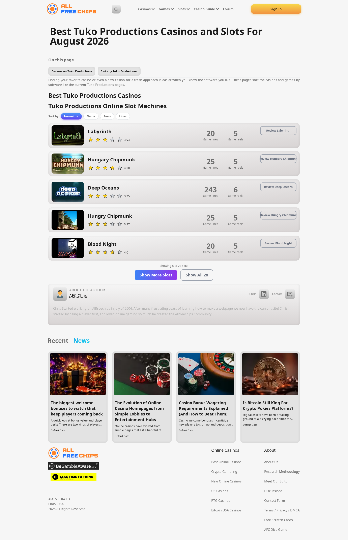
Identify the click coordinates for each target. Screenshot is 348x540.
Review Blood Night (278, 243)
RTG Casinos (220, 500)
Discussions (273, 491)
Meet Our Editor (276, 481)
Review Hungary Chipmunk (278, 159)
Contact (277, 294)
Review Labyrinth (278, 130)
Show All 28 (197, 275)
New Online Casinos (226, 481)
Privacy (282, 510)
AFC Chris (78, 295)
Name (91, 116)
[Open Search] (116, 9)
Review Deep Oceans (278, 187)
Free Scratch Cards (278, 520)
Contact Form (274, 500)
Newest (71, 116)
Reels (107, 116)
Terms (269, 510)
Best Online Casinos (226, 462)
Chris (252, 294)
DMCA (295, 510)
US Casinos (219, 491)
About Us (271, 462)
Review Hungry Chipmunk (278, 215)
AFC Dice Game (275, 529)
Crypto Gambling (224, 471)
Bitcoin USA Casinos (226, 510)
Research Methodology (282, 471)
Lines (122, 116)
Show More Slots (156, 275)
